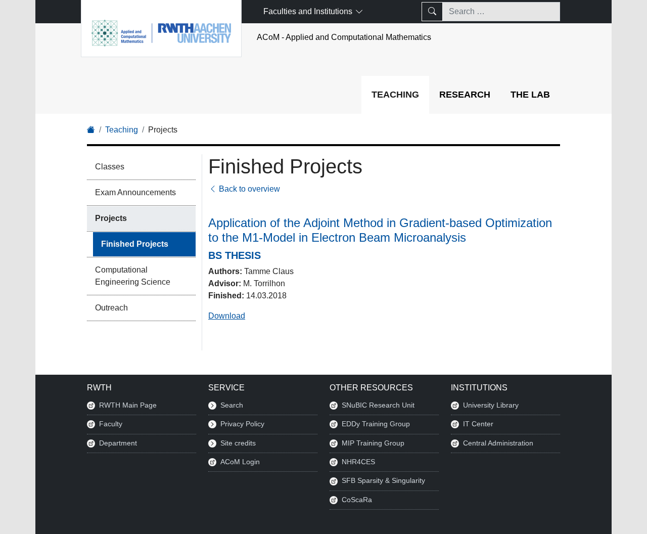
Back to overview (248, 189)
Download (226, 316)
